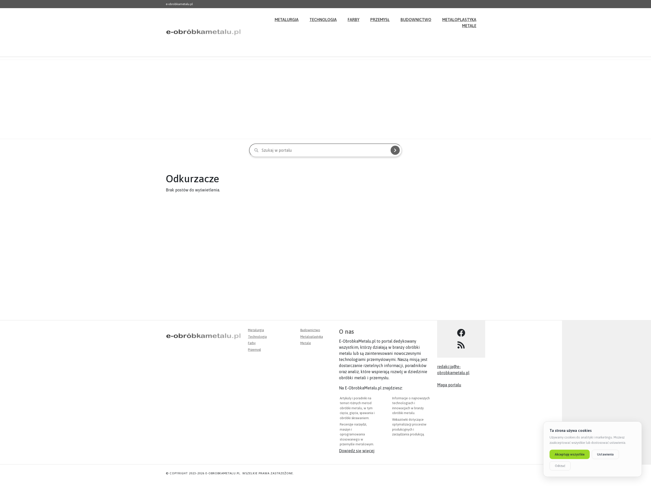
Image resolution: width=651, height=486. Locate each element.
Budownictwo (416, 19)
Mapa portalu (449, 385)
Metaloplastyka (311, 337)
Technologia (323, 19)
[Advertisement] (325, 99)
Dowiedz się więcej (357, 450)
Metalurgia (287, 19)
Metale (469, 25)
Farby (353, 19)
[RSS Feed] (461, 345)
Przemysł (380, 19)
